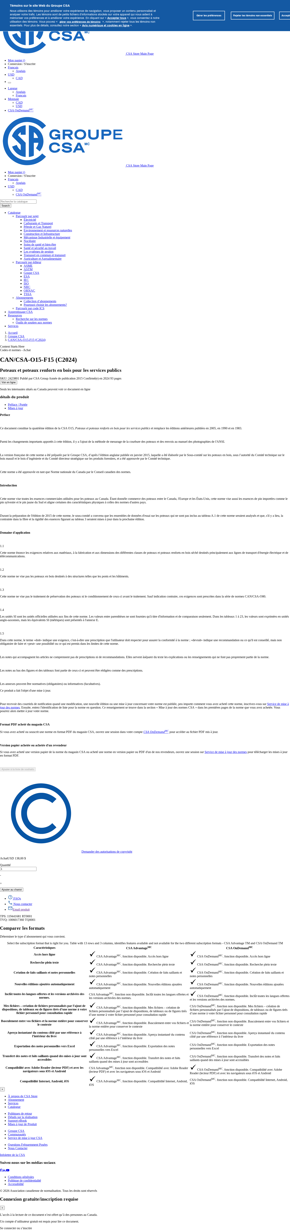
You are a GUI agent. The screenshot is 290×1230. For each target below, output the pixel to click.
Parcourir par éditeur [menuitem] (28, 262)
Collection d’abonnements (40, 301)
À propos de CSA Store (22, 1096)
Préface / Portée (17, 404)
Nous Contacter (17, 1148)
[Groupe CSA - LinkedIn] (4, 1170)
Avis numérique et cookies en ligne (105, 25)
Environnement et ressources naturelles (48, 230)
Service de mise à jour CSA (25, 1138)
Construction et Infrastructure (42, 234)
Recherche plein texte (44, 962)
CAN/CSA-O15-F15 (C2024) (27, 339)
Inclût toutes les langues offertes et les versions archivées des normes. (44, 995)
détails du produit (14, 397)
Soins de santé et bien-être (40, 244)
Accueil (13, 332)
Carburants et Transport (38, 223)
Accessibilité (16, 1184)
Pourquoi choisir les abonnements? (45, 304)
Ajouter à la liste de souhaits (18, 769)
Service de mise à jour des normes (226, 752)
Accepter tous (116, 18)
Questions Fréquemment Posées (28, 1144)
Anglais (20, 71)
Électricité (30, 219)
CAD (19, 78)
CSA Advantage (139, 948)
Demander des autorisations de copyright (106, 851)
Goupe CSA (31, 273)
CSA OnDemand (21, 110)
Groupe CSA (16, 336)
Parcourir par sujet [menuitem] (27, 216)
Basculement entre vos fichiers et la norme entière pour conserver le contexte (44, 1022)
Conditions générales (21, 1177)
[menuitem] (157, 220)
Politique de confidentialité (24, 1180)
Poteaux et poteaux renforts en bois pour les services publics (60, 370)
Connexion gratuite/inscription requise (39, 1199)
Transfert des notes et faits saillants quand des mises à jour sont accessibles (44, 1057)
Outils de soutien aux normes (34, 322)
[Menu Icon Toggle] (9, 82)
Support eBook (17, 1120)
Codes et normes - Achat (15, 350)
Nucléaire (30, 241)
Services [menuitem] (13, 326)
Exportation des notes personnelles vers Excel (44, 1046)
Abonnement (16, 1099)
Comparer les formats (22, 928)
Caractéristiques (44, 947)
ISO (26, 283)
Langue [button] (12, 88)
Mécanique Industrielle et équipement (47, 237)
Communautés (17, 1134)
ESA (27, 276)
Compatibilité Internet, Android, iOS (44, 1081)
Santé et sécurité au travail (40, 248)
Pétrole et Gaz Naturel (37, 226)
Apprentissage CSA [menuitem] (20, 312)
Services (13, 1103)
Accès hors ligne (44, 954)
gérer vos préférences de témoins (80, 21)
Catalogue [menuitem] (14, 212)
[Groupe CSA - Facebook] (1, 1170)
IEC (26, 280)
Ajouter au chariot (12, 889)
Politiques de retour (20, 1113)
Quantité (5, 865)
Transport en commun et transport (44, 255)
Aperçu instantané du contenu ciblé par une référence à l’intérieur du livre (44, 1034)
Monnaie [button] (13, 99)
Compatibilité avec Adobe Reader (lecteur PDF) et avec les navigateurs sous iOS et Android (44, 1069)
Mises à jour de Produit (22, 1124)
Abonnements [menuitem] (24, 297)
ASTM (28, 269)
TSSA (28, 294)
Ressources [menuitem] (15, 315)
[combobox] (18, 201)
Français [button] (13, 67)
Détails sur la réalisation (22, 1117)
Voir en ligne (9, 382)
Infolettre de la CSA (12, 1155)
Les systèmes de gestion (38, 251)
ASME (28, 265)
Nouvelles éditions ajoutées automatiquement (44, 984)
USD (11, 74)
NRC (27, 287)
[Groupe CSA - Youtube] (7, 1170)
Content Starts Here (12, 346)
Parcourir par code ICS (30, 308)
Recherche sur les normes (32, 319)
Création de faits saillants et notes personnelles (44, 972)
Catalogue (14, 1106)
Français (21, 95)
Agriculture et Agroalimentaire (43, 258)
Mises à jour (15, 408)
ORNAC (29, 290)
